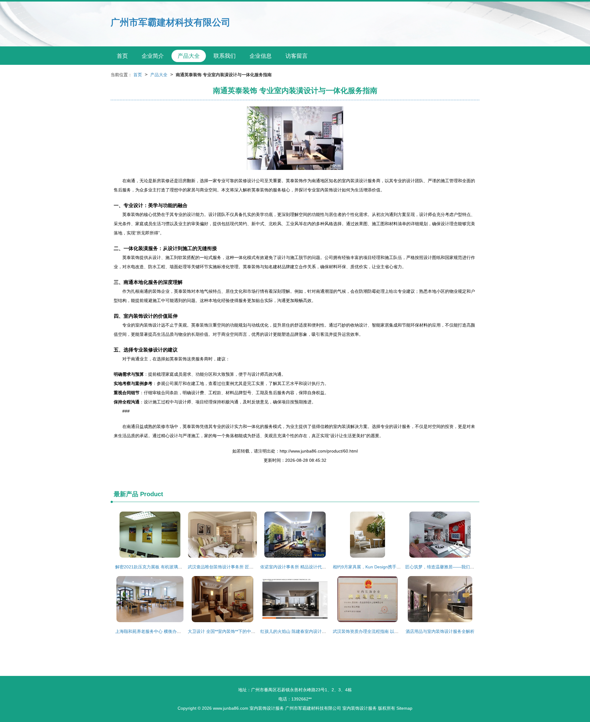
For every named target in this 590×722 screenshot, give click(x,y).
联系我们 (225, 56)
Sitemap (404, 708)
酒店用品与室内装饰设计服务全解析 (440, 631)
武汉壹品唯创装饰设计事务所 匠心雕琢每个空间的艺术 (240, 566)
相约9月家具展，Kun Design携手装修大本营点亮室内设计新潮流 (395, 566)
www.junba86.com (230, 708)
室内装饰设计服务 (267, 708)
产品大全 (189, 56)
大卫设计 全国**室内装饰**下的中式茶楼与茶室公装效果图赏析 (247, 631)
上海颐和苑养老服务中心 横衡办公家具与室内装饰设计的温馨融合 (178, 631)
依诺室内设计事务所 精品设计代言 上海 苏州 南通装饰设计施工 (320, 566)
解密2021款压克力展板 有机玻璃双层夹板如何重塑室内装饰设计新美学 (183, 566)
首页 (122, 56)
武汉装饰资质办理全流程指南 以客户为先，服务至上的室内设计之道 (398, 631)
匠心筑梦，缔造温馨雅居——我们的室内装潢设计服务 (457, 566)
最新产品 (126, 494)
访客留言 (296, 56)
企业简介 (153, 56)
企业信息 (261, 56)
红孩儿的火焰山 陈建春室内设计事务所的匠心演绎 (308, 631)
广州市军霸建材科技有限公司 (170, 22)
